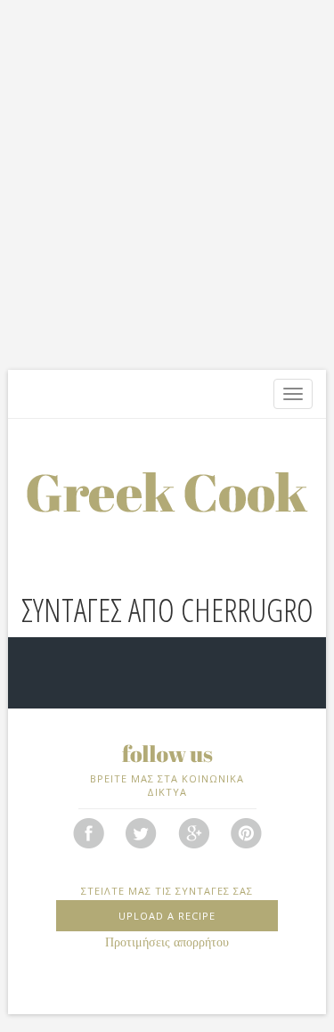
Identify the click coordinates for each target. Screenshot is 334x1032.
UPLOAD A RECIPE (167, 915)
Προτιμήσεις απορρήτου (167, 942)
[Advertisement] (167, 185)
